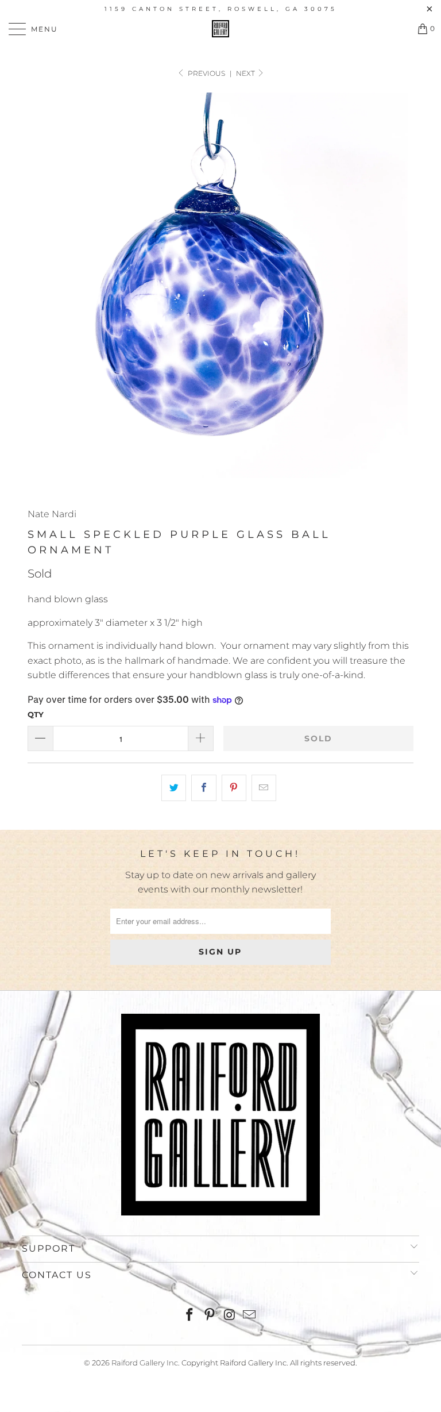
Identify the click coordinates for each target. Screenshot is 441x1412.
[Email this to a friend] (264, 788)
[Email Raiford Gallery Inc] (249, 1315)
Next (246, 73)
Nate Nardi (52, 514)
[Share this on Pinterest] (234, 788)
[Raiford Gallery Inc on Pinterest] (210, 1315)
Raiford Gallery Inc (144, 1362)
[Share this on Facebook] (203, 788)
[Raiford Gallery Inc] (220, 28)
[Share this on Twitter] (173, 788)
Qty (36, 714)
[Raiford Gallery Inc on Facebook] (190, 1315)
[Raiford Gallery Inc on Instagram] (230, 1315)
